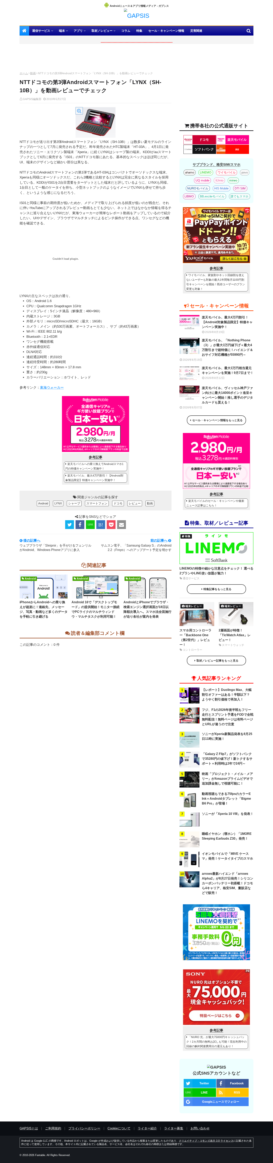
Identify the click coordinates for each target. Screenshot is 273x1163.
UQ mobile (202, 180)
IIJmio (219, 180)
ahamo (189, 172)
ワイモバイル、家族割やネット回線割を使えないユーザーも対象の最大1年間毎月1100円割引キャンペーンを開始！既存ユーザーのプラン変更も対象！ (215, 281)
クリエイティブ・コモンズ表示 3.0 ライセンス (206, 1140)
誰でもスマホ (239, 196)
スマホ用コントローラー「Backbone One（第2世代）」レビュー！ (195, 637)
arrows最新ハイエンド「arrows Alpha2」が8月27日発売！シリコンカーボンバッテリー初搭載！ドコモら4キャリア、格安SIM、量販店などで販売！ (227, 883)
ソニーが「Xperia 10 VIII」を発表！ (227, 813)
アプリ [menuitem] (78, 30)
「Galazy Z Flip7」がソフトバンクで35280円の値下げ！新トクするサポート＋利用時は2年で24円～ (227, 758)
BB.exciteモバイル (212, 196)
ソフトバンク (204, 149)
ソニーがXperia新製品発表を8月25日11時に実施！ (227, 736)
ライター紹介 (147, 1128)
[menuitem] (24, 31)
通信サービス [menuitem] (41, 30)
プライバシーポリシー (84, 1128)
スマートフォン (96, 503)
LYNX (58, 503)
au (237, 149)
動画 (33, 73)
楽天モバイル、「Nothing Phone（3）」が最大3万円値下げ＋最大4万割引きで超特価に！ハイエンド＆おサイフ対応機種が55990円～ (227, 347)
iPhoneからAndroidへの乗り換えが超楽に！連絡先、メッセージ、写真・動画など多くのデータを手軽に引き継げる (44, 609)
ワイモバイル (227, 172)
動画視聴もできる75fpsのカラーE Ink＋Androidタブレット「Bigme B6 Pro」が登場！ (226, 798)
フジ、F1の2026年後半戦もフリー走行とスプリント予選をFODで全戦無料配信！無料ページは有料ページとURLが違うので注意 (227, 717)
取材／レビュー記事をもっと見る (217, 660)
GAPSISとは (29, 1128)
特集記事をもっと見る (217, 589)
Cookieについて (119, 1128)
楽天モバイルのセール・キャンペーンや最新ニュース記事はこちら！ (215, 503)
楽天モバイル (237, 139)
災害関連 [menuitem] (196, 30)
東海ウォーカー (52, 387)
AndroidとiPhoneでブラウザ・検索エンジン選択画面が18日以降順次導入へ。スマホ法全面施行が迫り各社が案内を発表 (147, 609)
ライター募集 (173, 1128)
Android (43, 503)
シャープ (74, 503)
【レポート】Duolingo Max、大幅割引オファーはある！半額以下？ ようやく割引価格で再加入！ (227, 694)
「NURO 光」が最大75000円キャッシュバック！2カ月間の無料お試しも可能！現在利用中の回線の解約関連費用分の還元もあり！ (216, 1041)
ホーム (24, 73)
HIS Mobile (221, 188)
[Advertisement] (95, 59)
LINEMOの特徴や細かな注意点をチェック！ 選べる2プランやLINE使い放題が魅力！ (216, 571)
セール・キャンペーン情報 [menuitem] (166, 30)
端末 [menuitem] (62, 30)
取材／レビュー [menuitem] (102, 30)
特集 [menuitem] (139, 30)
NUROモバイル (197, 188)
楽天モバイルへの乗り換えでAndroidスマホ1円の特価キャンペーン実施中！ (94, 466)
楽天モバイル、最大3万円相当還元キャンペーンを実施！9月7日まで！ (227, 370)
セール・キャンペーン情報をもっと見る (217, 420)
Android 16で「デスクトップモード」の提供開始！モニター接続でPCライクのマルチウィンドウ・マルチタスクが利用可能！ (96, 609)
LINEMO (205, 172)
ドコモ (118, 503)
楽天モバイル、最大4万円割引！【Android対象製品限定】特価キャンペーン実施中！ (94, 478)
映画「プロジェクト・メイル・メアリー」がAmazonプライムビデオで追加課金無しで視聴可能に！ (227, 778)
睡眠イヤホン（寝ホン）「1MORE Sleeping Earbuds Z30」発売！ (227, 836)
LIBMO (189, 196)
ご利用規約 (53, 1128)
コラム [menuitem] (125, 30)
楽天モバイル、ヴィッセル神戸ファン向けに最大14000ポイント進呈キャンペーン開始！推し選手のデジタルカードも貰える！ (227, 395)
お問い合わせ (200, 1128)
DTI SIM (240, 188)
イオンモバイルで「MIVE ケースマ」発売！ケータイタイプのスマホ (227, 856)
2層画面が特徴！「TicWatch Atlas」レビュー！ (235, 635)
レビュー (135, 503)
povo (244, 172)
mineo (233, 180)
